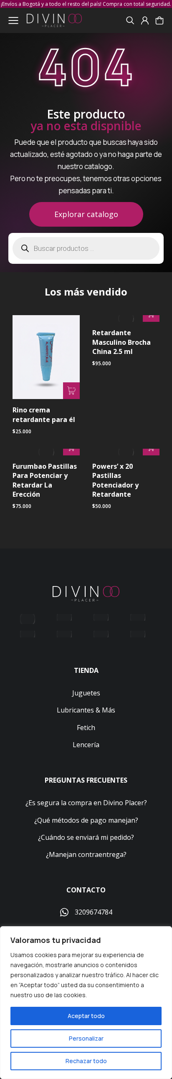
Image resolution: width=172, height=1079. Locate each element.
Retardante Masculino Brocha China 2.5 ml (121, 342)
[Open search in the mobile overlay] (86, 248)
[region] (86, 1002)
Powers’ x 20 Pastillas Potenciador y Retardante (115, 480)
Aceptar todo (86, 1016)
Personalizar (86, 1038)
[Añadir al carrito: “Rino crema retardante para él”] (71, 390)
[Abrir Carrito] (159, 20)
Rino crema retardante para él (44, 414)
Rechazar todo (86, 1061)
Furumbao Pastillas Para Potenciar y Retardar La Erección (45, 480)
